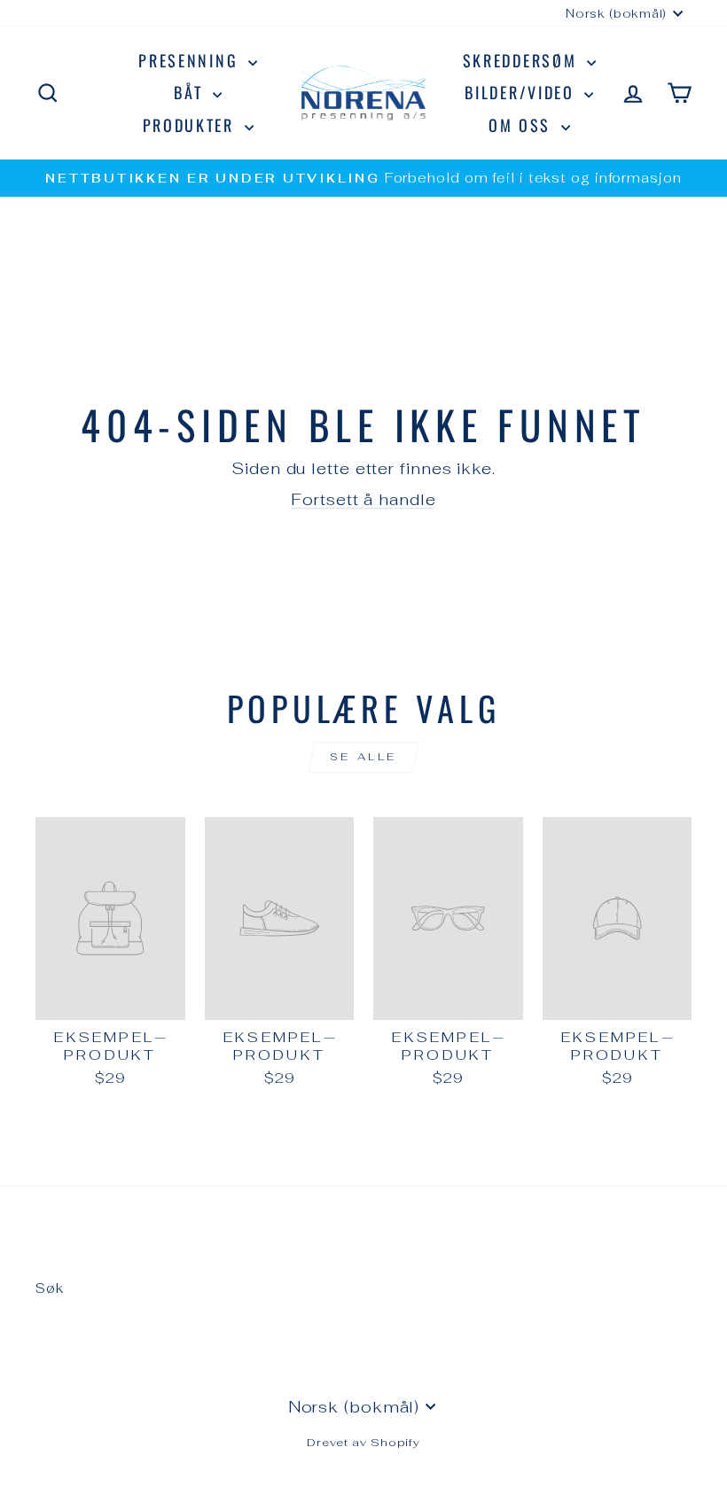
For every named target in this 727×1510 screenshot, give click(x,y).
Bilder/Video (522, 92)
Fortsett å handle (363, 499)
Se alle (363, 757)
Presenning (191, 60)
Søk (49, 1288)
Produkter (191, 124)
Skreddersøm (522, 60)
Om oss (523, 124)
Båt (191, 92)
